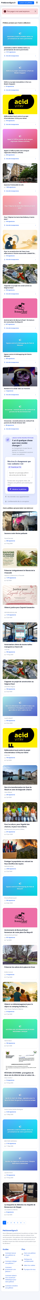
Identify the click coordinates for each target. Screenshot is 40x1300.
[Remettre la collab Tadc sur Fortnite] (20, 382)
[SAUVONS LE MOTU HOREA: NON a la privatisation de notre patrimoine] (20, 42)
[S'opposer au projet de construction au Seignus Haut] (20, 280)
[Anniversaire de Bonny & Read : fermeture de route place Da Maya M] (20, 314)
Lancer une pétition (25, 3)
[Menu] (37, 3)
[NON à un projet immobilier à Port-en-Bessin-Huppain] (20, 76)
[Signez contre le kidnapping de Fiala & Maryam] (20, 349)
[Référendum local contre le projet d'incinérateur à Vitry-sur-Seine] (20, 111)
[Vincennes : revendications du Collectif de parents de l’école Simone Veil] (20, 415)
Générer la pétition (19, 489)
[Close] (35, 11)
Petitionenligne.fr (8, 3)
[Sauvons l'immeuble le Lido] (20, 178)
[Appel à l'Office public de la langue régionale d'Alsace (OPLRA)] (20, 145)
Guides (6, 1249)
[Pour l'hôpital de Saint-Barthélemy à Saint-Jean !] (20, 212)
